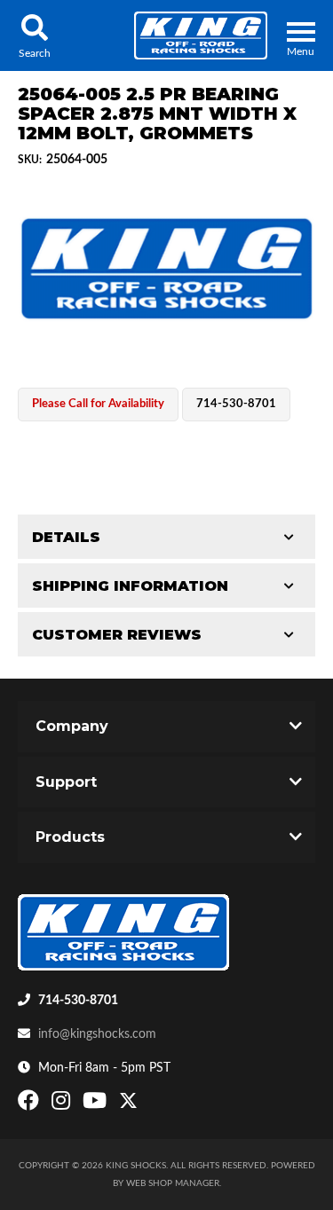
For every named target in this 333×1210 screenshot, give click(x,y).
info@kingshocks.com (97, 1034)
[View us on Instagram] (63, 1104)
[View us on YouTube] (97, 1104)
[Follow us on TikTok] (147, 1104)
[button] (34, 35)
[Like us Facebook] (31, 1104)
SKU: (30, 159)
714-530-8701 (78, 1000)
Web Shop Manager (172, 1183)
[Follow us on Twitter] (128, 1104)
